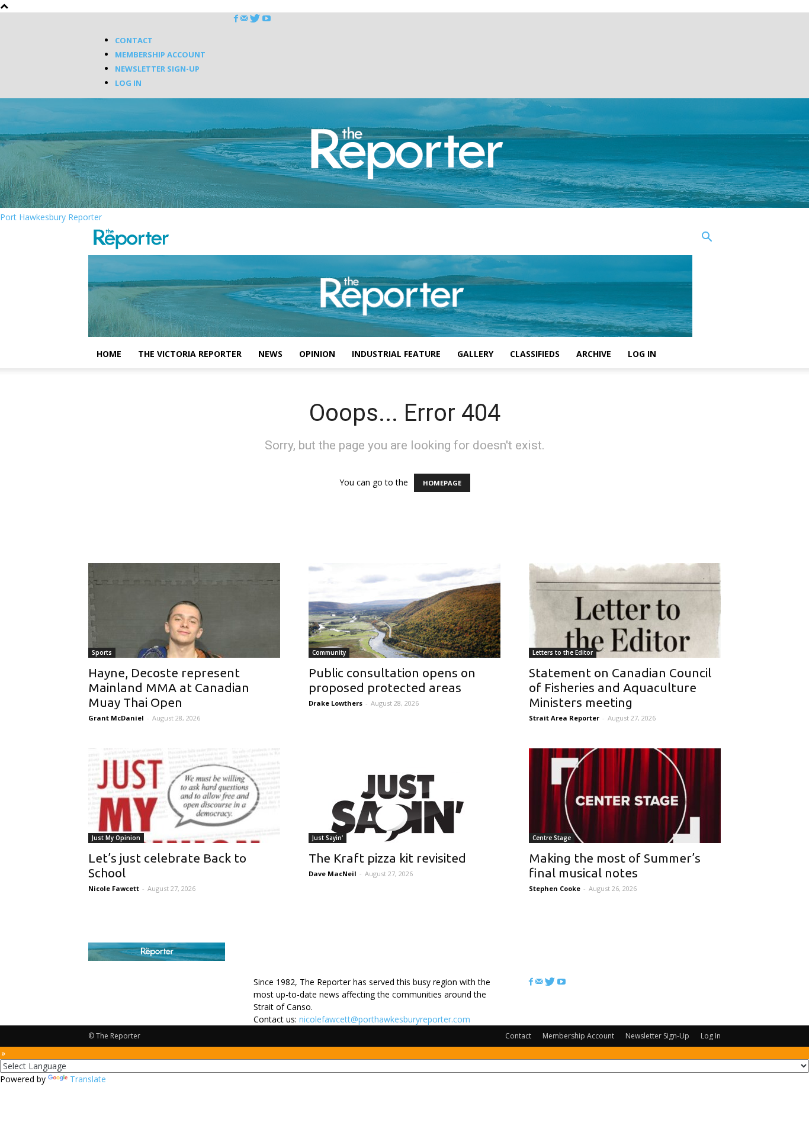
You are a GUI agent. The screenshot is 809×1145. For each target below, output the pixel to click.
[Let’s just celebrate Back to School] (184, 795)
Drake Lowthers (335, 703)
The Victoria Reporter (190, 353)
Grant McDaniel (116, 717)
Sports (102, 652)
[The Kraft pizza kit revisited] (404, 795)
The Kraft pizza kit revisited (387, 858)
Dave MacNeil (333, 873)
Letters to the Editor (562, 652)
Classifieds (535, 353)
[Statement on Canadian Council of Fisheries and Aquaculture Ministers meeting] (625, 610)
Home (109, 353)
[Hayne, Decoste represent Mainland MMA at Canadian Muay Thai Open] (184, 610)
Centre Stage (551, 838)
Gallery (475, 353)
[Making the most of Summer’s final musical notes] (625, 795)
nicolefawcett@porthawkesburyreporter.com (384, 1019)
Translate (88, 1079)
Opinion (317, 353)
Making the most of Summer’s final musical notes (615, 865)
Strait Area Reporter (564, 717)
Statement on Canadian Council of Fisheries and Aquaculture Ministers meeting (620, 687)
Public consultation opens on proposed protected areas (392, 679)
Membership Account (160, 54)
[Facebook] (237, 18)
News (270, 353)
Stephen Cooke (554, 888)
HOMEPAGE (442, 482)
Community (329, 652)
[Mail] (245, 18)
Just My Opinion (116, 838)
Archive (593, 353)
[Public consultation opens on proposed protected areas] (404, 610)
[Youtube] (266, 18)
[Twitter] (256, 18)
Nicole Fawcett (113, 888)
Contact (134, 40)
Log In (128, 83)
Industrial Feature (396, 353)
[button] (706, 238)
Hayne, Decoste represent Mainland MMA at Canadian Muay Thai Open (168, 687)
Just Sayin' (327, 838)
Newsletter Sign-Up (157, 68)
